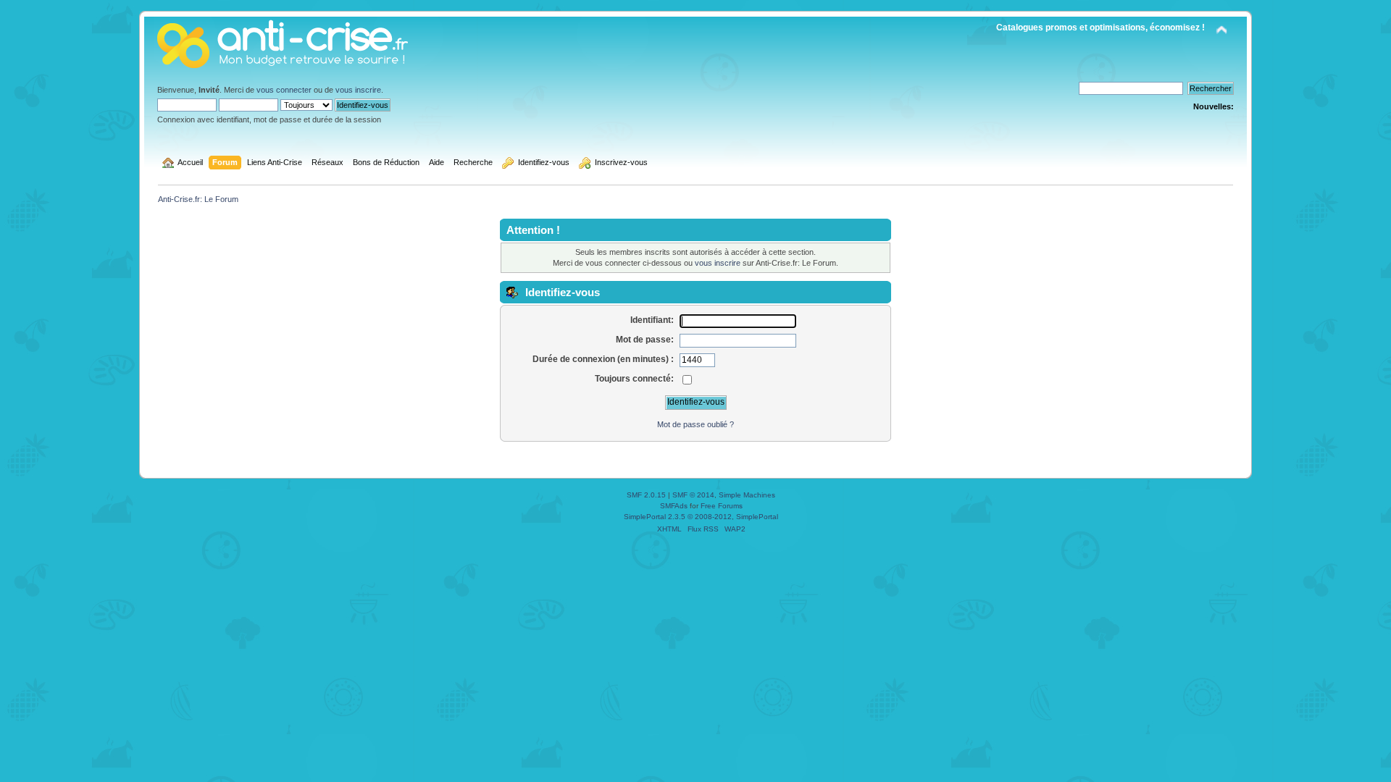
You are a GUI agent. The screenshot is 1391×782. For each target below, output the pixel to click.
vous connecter (284, 89)
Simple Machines (747, 495)
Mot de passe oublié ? (695, 424)
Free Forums (722, 506)
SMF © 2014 (693, 495)
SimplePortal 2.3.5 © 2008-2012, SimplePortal (701, 517)
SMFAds (674, 506)
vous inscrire (358, 89)
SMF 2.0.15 (646, 495)
